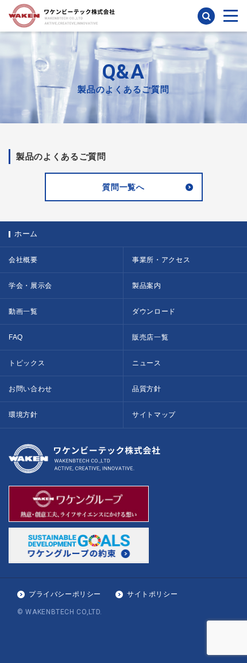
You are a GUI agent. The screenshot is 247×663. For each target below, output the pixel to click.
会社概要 (23, 260)
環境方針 (23, 415)
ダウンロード (154, 311)
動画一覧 (23, 311)
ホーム (26, 233)
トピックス (27, 363)
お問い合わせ (30, 389)
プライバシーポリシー (65, 594)
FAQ (16, 337)
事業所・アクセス (161, 260)
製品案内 (146, 286)
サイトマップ (154, 415)
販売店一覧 (150, 337)
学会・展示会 (30, 286)
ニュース (146, 363)
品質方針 (146, 389)
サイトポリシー (152, 594)
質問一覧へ (123, 187)
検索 (206, 16)
